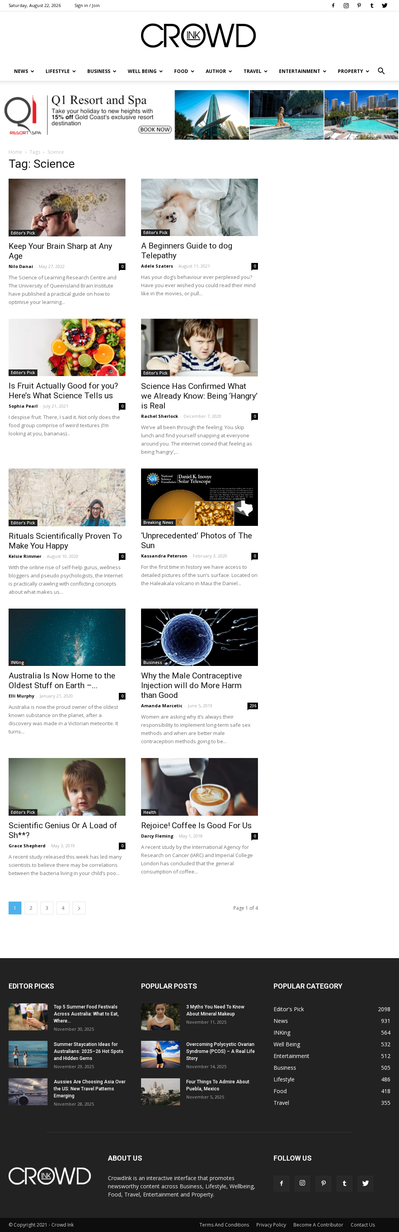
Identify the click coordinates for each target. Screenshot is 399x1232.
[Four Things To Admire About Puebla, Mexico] (160, 1091)
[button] (381, 71)
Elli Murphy (21, 696)
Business (98, 71)
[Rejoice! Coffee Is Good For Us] (199, 787)
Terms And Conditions (224, 1224)
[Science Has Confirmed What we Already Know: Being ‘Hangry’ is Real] (199, 347)
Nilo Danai (21, 266)
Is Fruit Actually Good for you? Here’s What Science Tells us (63, 390)
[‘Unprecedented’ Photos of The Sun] (199, 497)
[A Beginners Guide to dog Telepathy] (199, 207)
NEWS (21, 71)
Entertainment (299, 71)
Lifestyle (284, 1079)
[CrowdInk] (199, 37)
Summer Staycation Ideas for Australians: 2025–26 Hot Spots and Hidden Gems (89, 1051)
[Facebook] (333, 5)
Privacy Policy (271, 1224)
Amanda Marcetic (161, 705)
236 (252, 705)
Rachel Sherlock (159, 416)
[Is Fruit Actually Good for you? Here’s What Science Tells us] (67, 347)
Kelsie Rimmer (25, 556)
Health (149, 812)
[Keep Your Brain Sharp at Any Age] (67, 207)
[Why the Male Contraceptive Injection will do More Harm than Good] (199, 637)
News (281, 1020)
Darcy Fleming (157, 836)
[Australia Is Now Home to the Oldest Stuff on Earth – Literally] (67, 637)
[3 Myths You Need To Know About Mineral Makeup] (160, 1016)
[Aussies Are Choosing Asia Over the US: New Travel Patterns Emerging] (28, 1091)
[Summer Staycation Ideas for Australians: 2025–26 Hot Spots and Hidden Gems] (28, 1054)
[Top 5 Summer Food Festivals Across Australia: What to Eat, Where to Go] (28, 1016)
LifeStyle (58, 71)
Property (350, 71)
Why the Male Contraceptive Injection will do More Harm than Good (191, 685)
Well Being (142, 71)
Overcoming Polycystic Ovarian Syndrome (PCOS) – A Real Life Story (220, 1051)
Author (216, 71)
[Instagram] (346, 5)
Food (181, 71)
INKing (17, 662)
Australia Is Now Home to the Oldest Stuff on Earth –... (62, 680)
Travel (252, 71)
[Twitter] (384, 5)
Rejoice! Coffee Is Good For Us (196, 825)
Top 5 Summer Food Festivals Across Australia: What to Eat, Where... (86, 1014)
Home (15, 152)
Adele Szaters (157, 266)
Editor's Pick (23, 233)
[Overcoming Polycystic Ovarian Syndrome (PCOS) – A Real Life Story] (160, 1054)
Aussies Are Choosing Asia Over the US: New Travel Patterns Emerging (89, 1089)
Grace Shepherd (27, 846)
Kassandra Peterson (164, 556)
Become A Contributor (318, 1224)
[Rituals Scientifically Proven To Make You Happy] (67, 497)
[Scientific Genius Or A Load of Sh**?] (67, 787)
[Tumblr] (372, 5)
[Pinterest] (359, 5)
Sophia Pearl (23, 406)
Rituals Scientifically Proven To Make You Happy (65, 540)
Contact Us (363, 1224)
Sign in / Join (87, 5)
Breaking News (158, 522)
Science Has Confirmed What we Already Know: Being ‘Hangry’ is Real (199, 396)
